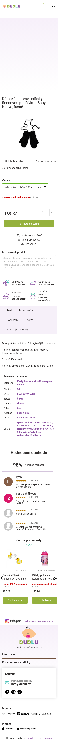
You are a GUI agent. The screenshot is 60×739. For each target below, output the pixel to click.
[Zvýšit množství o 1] (52, 212)
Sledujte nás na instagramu (38, 621)
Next (55, 578)
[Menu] (53, 4)
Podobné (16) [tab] (26, 310)
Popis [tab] (10, 310)
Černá (20, 398)
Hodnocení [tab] (31, 244)
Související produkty (17, 329)
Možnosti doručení (31, 235)
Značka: (46, 161)
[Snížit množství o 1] (47, 212)
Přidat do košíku (31, 223)
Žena (19, 408)
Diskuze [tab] (28, 320)
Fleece (20, 403)
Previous (1, 578)
